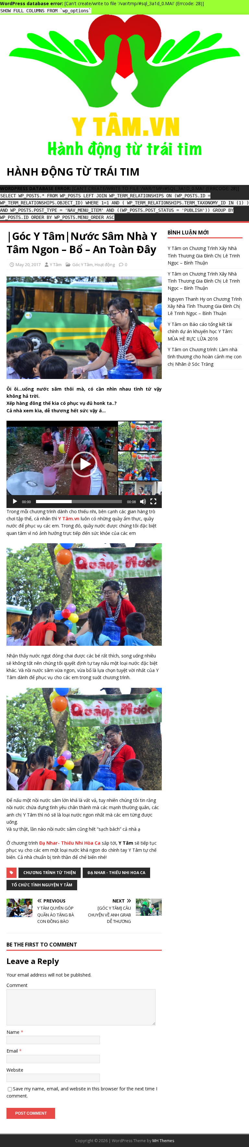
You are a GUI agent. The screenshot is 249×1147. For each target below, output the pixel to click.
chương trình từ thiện (49, 872)
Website (14, 1070)
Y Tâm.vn (68, 518)
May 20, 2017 (28, 264)
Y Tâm (56, 264)
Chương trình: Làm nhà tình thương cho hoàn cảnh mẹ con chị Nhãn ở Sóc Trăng (205, 356)
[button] (84, 464)
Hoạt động (105, 264)
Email (12, 1051)
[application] (84, 464)
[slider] (79, 501)
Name (13, 1032)
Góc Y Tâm (82, 264)
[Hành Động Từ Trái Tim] (124, 154)
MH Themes (163, 1140)
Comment (17, 985)
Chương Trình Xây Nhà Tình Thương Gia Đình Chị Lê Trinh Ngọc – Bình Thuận (204, 255)
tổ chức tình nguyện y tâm (41, 885)
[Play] (15, 501)
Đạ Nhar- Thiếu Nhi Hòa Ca (70, 843)
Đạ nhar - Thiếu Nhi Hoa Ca (116, 872)
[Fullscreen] (153, 501)
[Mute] (143, 501)
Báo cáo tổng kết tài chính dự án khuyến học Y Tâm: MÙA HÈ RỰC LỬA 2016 (200, 331)
